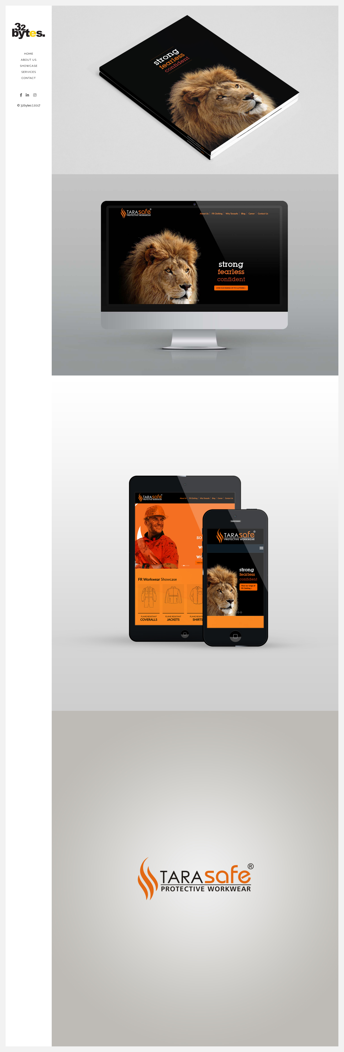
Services (28, 72)
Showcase (28, 65)
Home (28, 53)
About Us (29, 59)
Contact (29, 78)
